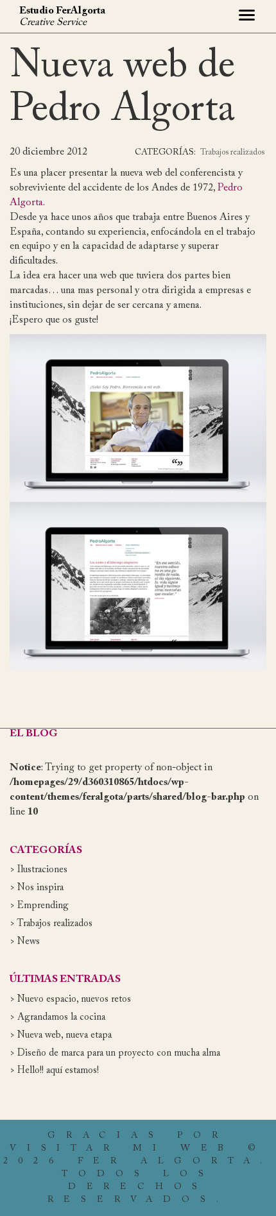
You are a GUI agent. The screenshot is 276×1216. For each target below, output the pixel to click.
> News (25, 942)
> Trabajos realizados (51, 924)
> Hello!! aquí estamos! (54, 1071)
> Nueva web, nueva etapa (61, 1035)
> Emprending (39, 906)
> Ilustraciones (38, 870)
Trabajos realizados (232, 152)
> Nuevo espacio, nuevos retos (70, 999)
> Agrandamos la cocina (57, 1017)
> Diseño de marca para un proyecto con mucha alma (115, 1053)
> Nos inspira (37, 888)
